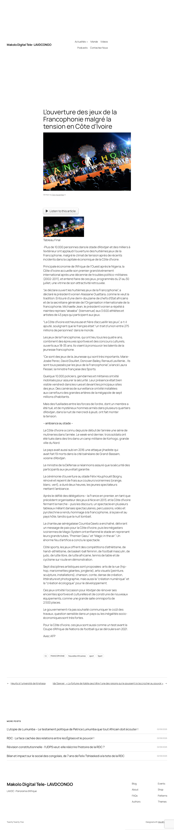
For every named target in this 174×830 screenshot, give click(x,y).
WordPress (162, 822)
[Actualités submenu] (87, 42)
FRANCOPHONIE (58, 656)
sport (91, 656)
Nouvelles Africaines (77, 656)
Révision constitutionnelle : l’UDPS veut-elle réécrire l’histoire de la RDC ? (56, 747)
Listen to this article (63, 211)
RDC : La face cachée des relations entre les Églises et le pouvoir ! (50, 738)
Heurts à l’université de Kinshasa (28, 683)
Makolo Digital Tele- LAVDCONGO (29, 45)
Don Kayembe (58, 194)
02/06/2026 (162, 729)
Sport (100, 656)
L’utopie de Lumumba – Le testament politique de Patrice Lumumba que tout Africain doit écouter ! (72, 729)
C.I (46, 656)
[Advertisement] (137, 44)
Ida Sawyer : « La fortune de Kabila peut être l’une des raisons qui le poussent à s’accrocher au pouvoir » (108, 683)
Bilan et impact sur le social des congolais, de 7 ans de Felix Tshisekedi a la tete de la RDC (66, 756)
